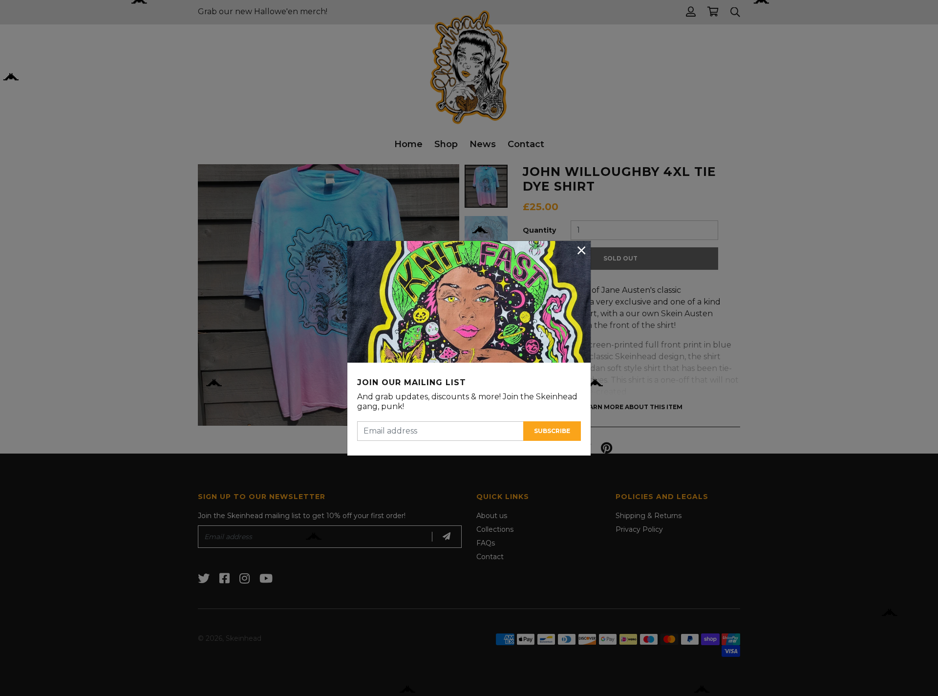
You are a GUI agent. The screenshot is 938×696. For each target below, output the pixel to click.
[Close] (581, 250)
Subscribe (552, 431)
